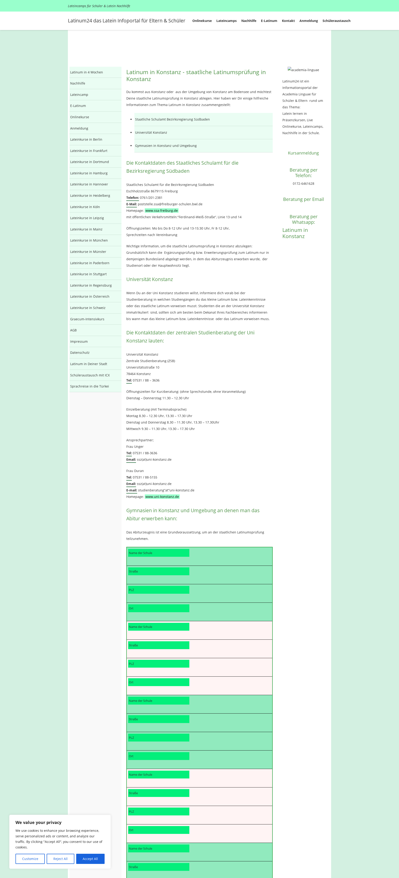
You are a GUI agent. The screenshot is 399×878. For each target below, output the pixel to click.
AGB (73, 330)
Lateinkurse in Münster (88, 251)
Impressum (79, 341)
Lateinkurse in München (89, 240)
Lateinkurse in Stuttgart (88, 274)
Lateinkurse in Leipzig (87, 218)
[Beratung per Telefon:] (303, 161)
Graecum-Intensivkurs (87, 319)
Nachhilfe (77, 83)
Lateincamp (79, 94)
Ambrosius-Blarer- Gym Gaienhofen (152, 626)
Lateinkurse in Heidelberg (90, 195)
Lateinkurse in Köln (85, 207)
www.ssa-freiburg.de (161, 210)
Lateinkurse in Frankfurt (88, 150)
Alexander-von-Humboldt (146, 700)
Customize (30, 859)
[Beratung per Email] (303, 190)
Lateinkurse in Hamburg (89, 173)
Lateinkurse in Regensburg (91, 285)
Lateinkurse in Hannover (89, 184)
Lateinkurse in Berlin (86, 139)
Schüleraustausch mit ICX (90, 375)
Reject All (60, 859)
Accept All (90, 859)
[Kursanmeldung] (303, 144)
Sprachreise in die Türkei (89, 386)
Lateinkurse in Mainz (86, 229)
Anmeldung (79, 128)
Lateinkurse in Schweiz (88, 308)
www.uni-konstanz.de (162, 496)
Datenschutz (80, 352)
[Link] (303, 70)
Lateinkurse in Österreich (89, 296)
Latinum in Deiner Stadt (88, 364)
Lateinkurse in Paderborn (89, 263)
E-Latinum (78, 105)
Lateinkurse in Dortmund (89, 162)
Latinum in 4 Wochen (86, 72)
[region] (60, 842)
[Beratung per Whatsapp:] (303, 208)
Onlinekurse (79, 117)
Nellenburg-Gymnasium (144, 552)
